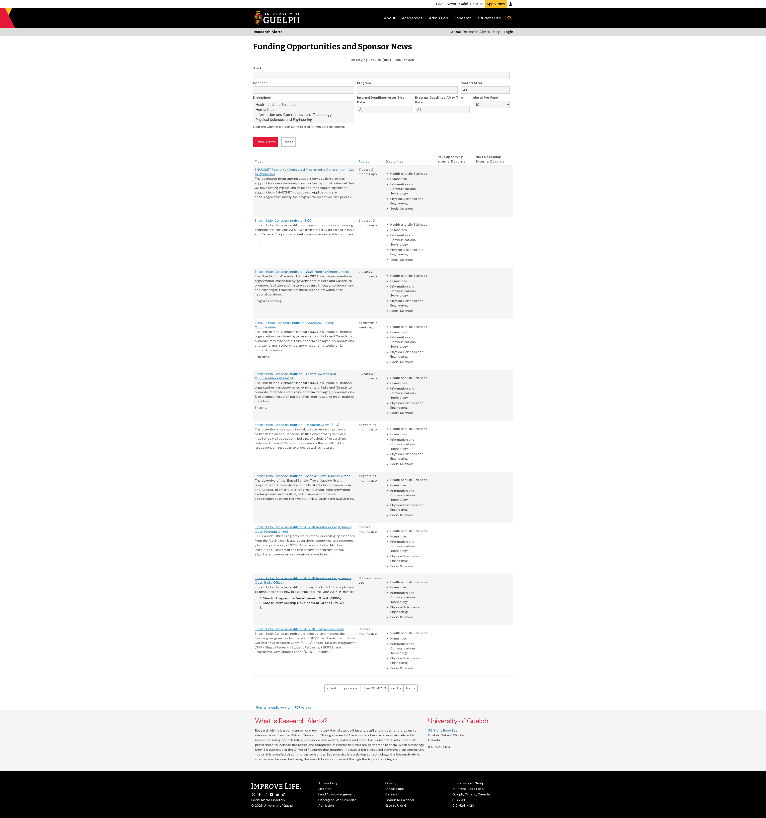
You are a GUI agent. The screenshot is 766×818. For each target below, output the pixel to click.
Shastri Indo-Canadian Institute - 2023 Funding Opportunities (302, 272)
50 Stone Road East (443, 730)
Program (364, 83)
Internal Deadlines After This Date (381, 99)
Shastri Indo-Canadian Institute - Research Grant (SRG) (297, 425)
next (397, 688)
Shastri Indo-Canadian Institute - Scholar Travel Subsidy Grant (302, 476)
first (334, 688)
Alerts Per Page (485, 97)
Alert (257, 68)
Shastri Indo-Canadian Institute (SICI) (283, 220)
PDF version (303, 707)
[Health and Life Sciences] (303, 104)
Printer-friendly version (273, 707)
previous (352, 688)
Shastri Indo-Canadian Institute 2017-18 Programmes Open (299, 629)
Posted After (472, 83)
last (412, 688)
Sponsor (260, 83)
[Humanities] (303, 109)
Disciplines (262, 97)
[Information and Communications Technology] (303, 114)
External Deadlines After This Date (439, 99)
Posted (364, 161)
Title (258, 161)
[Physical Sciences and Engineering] (303, 119)
